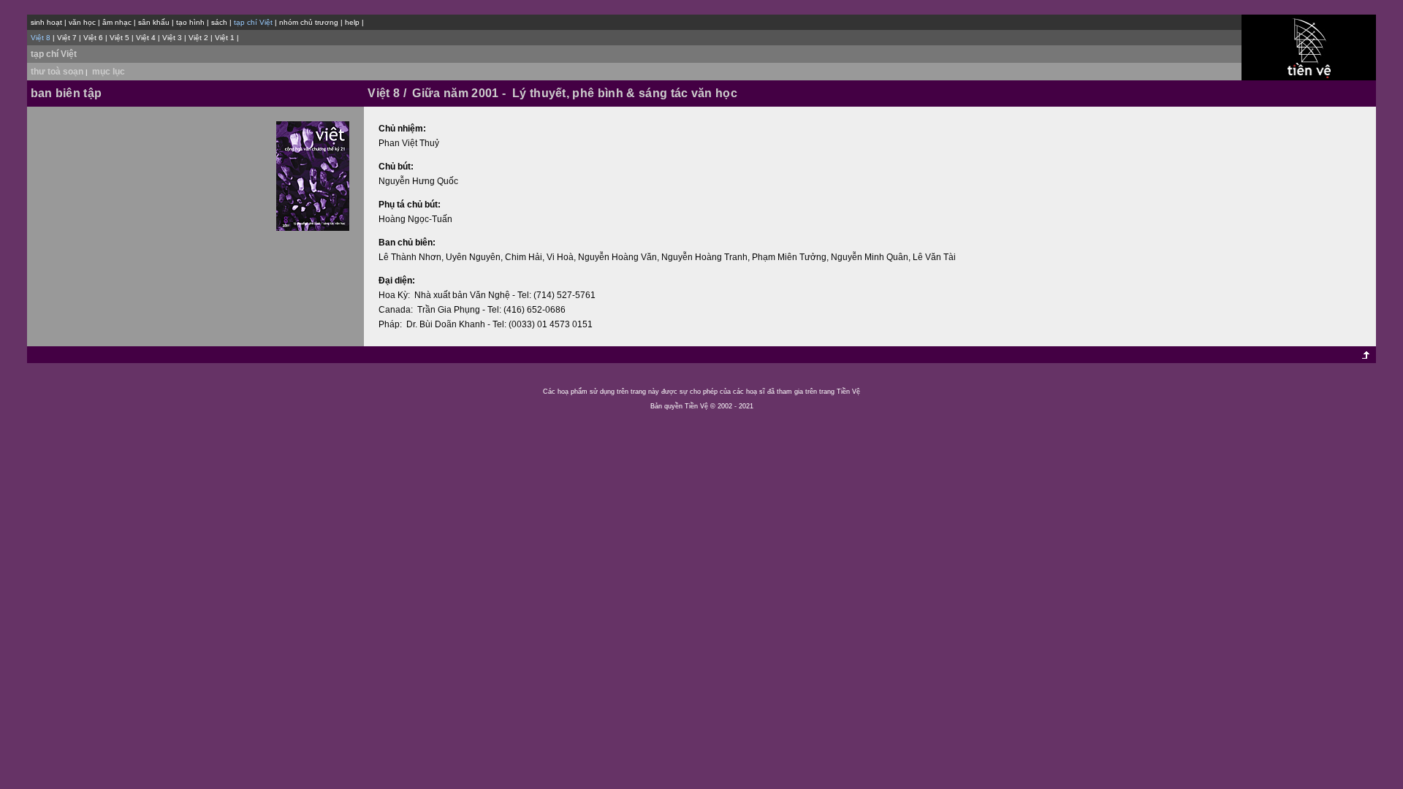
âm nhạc (117, 22)
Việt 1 (225, 38)
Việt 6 (93, 38)
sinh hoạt (46, 22)
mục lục (108, 71)
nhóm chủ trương (308, 22)
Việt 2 (198, 38)
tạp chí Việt (54, 54)
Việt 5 (119, 38)
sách (219, 22)
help (352, 22)
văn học (82, 22)
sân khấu (154, 22)
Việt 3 (172, 38)
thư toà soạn (60, 71)
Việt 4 (146, 38)
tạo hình (190, 22)
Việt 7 (67, 38)
